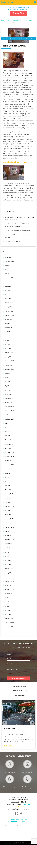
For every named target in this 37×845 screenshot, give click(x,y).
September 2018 (9, 465)
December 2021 (9, 311)
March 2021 (8, 348)
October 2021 (8, 319)
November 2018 (9, 456)
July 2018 (7, 473)
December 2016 (9, 527)
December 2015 (9, 577)
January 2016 (8, 573)
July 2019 (7, 423)
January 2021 (8, 357)
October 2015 (8, 585)
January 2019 (8, 448)
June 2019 (7, 427)
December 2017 (9, 502)
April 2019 (7, 435)
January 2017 (8, 523)
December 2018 (9, 452)
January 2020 (8, 402)
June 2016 (7, 552)
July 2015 (7, 598)
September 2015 (9, 589)
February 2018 (9, 494)
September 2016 (9, 539)
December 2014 (9, 623)
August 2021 (8, 327)
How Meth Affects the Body (12, 241)
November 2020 (9, 361)
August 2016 (8, 544)
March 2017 (8, 514)
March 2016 (8, 564)
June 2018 (7, 477)
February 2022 (9, 303)
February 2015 (9, 618)
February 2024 (9, 286)
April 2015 (7, 610)
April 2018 (7, 485)
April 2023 (7, 290)
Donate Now (18, 13)
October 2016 (8, 535)
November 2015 (9, 581)
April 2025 (7, 273)
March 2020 (8, 394)
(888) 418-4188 (7, 2)
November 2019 (9, 411)
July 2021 (7, 332)
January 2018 (8, 498)
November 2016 (9, 531)
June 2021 (7, 336)
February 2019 (9, 444)
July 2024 (7, 282)
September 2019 (9, 419)
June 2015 (7, 602)
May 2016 (7, 556)
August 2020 (8, 373)
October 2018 (8, 460)
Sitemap (8, 843)
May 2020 (7, 386)
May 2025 (7, 269)
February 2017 (9, 519)
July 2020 (7, 377)
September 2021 (9, 323)
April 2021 (7, 344)
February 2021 (9, 352)
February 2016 (9, 568)
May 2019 (7, 431)
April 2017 (7, 510)
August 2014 (8, 631)
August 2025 (8, 265)
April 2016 (7, 560)
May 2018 (7, 481)
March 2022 (8, 298)
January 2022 (8, 307)
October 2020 (8, 365)
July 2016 (7, 548)
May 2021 (7, 340)
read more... (9, 746)
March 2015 (8, 614)
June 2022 (7, 294)
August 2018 (8, 469)
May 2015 (7, 606)
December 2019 (9, 406)
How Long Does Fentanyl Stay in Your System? (18, 230)
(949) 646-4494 (18, 821)
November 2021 (9, 315)
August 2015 (8, 593)
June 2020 (7, 381)
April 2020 (7, 390)
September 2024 (9, 278)
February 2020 (9, 398)
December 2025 (9, 261)
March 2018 (8, 490)
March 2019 (8, 440)
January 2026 (8, 257)
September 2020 (9, 369)
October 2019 (8, 415)
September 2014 (9, 627)
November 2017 (9, 506)
